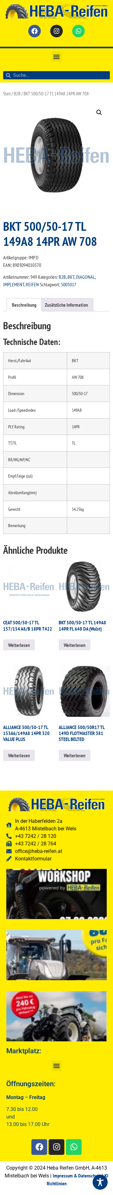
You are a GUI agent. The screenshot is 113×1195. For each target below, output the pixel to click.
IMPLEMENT (13, 284)
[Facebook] (34, 31)
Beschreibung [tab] (24, 305)
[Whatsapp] (78, 31)
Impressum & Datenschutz (77, 1175)
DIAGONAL (85, 277)
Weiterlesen (19, 645)
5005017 (68, 284)
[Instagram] (56, 31)
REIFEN (32, 284)
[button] (56, 56)
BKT (70, 277)
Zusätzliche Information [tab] (66, 305)
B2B (17, 94)
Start (7, 94)
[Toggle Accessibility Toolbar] (100, 1182)
